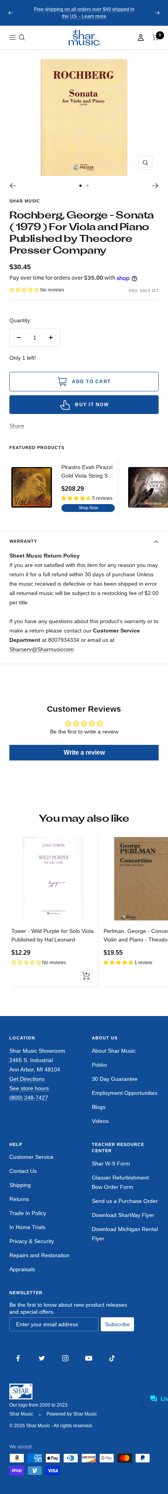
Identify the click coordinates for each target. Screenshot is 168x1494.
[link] (84, 38)
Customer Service (31, 1157)
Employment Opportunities (124, 1093)
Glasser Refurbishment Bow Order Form (120, 1182)
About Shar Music (114, 1051)
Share (16, 426)
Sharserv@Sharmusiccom (41, 649)
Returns (19, 1199)
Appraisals (22, 1269)
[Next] (155, 185)
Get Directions (27, 1079)
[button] (22, 37)
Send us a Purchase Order (125, 1201)
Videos (100, 1121)
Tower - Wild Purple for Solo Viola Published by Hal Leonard (52, 935)
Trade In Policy (27, 1213)
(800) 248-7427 (28, 1097)
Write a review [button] (84, 752)
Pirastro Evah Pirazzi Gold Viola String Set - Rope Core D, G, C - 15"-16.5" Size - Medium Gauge (87, 472)
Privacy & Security (31, 1241)
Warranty (23, 541)
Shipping (20, 1185)
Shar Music (24, 201)
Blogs (98, 1107)
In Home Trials (27, 1227)
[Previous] (12, 185)
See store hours (29, 1088)
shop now (88, 507)
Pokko (99, 1065)
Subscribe (117, 1324)
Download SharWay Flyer (123, 1215)
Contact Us (23, 1171)
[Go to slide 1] (80, 186)
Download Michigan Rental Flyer (125, 1234)
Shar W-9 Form (111, 1163)
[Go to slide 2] (87, 186)
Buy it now (92, 404)
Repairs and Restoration (39, 1255)
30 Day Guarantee (115, 1079)
